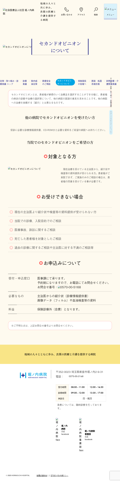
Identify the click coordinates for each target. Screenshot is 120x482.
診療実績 (25, 82)
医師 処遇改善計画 (96, 82)
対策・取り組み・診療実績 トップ (9, 82)
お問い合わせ (42, 475)
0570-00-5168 (70, 287)
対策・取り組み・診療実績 (111, 96)
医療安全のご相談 (46, 82)
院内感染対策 (34, 82)
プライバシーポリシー (59, 475)
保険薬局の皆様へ (82, 82)
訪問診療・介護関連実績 (112, 82)
